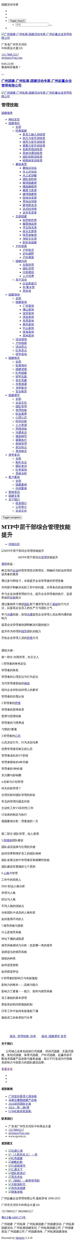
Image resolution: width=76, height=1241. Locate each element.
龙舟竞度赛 (30, 212)
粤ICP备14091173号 (13, 1217)
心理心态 (21, 417)
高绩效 (8, 840)
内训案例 (21, 488)
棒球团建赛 (30, 182)
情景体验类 (30, 234)
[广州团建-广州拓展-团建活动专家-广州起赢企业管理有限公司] (38, 36)
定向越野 (28, 253)
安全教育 (21, 391)
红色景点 (21, 350)
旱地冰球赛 (30, 201)
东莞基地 (28, 320)
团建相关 (14, 357)
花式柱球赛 (30, 208)
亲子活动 (21, 279)
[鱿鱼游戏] (15, 1191)
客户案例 (14, 477)
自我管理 (28, 264)
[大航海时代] (16, 1184)
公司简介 (21, 506)
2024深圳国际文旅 (19, 1103)
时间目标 (21, 421)
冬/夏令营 (29, 287)
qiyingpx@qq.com (11, 57)
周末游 (27, 290)
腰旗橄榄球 (30, 186)
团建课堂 (14, 395)
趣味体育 (21, 164)
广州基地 (28, 305)
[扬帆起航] (15, 1161)
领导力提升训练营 (34, 141)
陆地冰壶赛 (30, 197)
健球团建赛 (30, 194)
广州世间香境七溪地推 (22, 1096)
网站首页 (14, 119)
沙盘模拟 (28, 272)
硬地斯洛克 (30, 205)
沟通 (10, 614)
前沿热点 (21, 447)
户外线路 (21, 343)
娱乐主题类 (30, 231)
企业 (15, 570)
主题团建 (21, 216)
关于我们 (14, 499)
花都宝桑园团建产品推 (22, 1100)
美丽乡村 (21, 473)
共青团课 (21, 384)
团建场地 (14, 294)
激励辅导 (21, 436)
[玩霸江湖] (15, 1150)
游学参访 (14, 454)
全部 (18, 126)
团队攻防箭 (30, 179)
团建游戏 (21, 369)
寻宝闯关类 (30, 227)
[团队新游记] (16, 1173)
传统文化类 (30, 238)
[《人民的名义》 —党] (22, 1154)
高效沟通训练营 (32, 153)
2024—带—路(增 (18, 1107)
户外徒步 (28, 249)
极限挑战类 (30, 223)
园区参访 (21, 465)
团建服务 (7, 112)
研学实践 (21, 376)
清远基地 (28, 316)
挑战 (27, 683)
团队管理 (28, 268)
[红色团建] (15, 1158)
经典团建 (21, 130)
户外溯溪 (28, 257)
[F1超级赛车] (17, 1165)
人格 (6, 873)
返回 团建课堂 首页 (54, 1036)
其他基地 (28, 335)
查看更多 (7, 1069)
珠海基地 (28, 331)
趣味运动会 (30, 167)
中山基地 (28, 328)
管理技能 (21, 410)
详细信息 (14, 544)
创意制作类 (30, 220)
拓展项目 (21, 365)
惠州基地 (28, 324)
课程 (4, 563)
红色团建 (21, 372)
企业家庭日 (30, 283)
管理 (44, 557)
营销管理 (21, 443)
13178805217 (16, 1129)
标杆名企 (21, 462)
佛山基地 (28, 309)
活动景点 (21, 346)
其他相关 (21, 451)
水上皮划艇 (30, 175)
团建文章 (14, 495)
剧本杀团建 (30, 242)
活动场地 (21, 339)
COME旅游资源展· (20, 1111)
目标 (13, 597)
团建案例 (21, 484)
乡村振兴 (21, 387)
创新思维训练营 (32, 149)
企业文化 (21, 402)
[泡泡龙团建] (16, 1188)
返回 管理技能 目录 (23, 1036)
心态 (18, 735)
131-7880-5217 (10, 54)
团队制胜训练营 (32, 156)
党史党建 (21, 380)
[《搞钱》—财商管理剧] (24, 1180)
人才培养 (28, 275)
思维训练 (21, 428)
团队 (27, 604)
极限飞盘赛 (30, 190)
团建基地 (21, 302)
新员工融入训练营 (34, 134)
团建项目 (14, 123)
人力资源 (21, 424)
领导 (24, 631)
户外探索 (21, 246)
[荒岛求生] (15, 1176)
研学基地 (21, 354)
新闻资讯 (14, 492)
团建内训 (21, 261)
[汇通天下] (15, 1169)
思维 (30, 637)
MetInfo (20, 1237)
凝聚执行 (21, 439)
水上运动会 (30, 171)
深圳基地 (28, 313)
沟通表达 (21, 432)
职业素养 (21, 413)
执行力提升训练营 (34, 138)
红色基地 (21, 469)
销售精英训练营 (32, 160)
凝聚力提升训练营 (34, 145)
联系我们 (21, 503)
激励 (55, 604)
